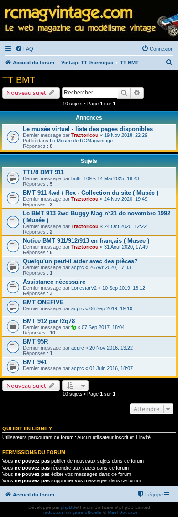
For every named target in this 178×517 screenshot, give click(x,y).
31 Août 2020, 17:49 (126, 247)
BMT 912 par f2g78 (49, 321)
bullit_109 (81, 178)
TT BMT (18, 80)
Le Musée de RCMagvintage (81, 140)
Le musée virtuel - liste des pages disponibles (88, 128)
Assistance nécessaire (54, 281)
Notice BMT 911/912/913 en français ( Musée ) (86, 240)
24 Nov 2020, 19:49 (125, 199)
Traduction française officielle (71, 512)
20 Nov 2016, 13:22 (111, 347)
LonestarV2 (84, 288)
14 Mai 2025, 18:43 (118, 178)
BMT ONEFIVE (43, 302)
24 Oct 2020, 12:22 (125, 226)
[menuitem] (24, 48)
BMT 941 (35, 362)
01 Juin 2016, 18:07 (111, 368)
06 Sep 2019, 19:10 (110, 308)
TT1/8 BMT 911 (43, 172)
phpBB (68, 507)
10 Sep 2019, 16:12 (123, 288)
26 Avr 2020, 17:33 (110, 267)
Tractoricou (85, 135)
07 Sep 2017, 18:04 (103, 327)
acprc (77, 267)
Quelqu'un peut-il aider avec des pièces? (80, 261)
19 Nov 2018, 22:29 (125, 135)
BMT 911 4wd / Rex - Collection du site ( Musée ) (90, 192)
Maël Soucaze (123, 512)
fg (73, 327)
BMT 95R (35, 341)
